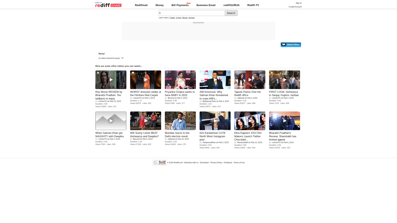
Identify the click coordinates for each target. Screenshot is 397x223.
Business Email (206, 5)
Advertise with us (191, 163)
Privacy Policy (216, 163)
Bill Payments (180, 5)
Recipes (192, 18)
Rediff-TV (253, 5)
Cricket (178, 18)
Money (160, 5)
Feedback (228, 163)
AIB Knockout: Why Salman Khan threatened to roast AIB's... (214, 95)
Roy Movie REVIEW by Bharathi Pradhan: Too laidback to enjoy (108, 95)
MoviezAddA (242, 142)
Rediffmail (141, 5)
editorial (240, 98)
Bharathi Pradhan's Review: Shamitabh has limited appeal (282, 136)
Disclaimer (204, 163)
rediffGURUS (231, 5)
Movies (185, 18)
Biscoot (171, 98)
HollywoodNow (209, 142)
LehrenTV (102, 101)
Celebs (172, 18)
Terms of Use (239, 163)
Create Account (295, 7)
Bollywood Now (209, 101)
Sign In (299, 3)
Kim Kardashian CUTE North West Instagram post (213, 136)
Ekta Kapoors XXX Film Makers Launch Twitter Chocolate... (248, 136)
